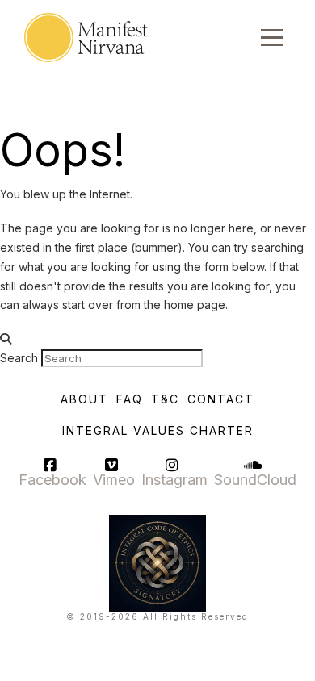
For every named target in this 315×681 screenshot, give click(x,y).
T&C (165, 399)
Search (19, 358)
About (84, 399)
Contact (220, 399)
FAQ (129, 399)
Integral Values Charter (158, 430)
